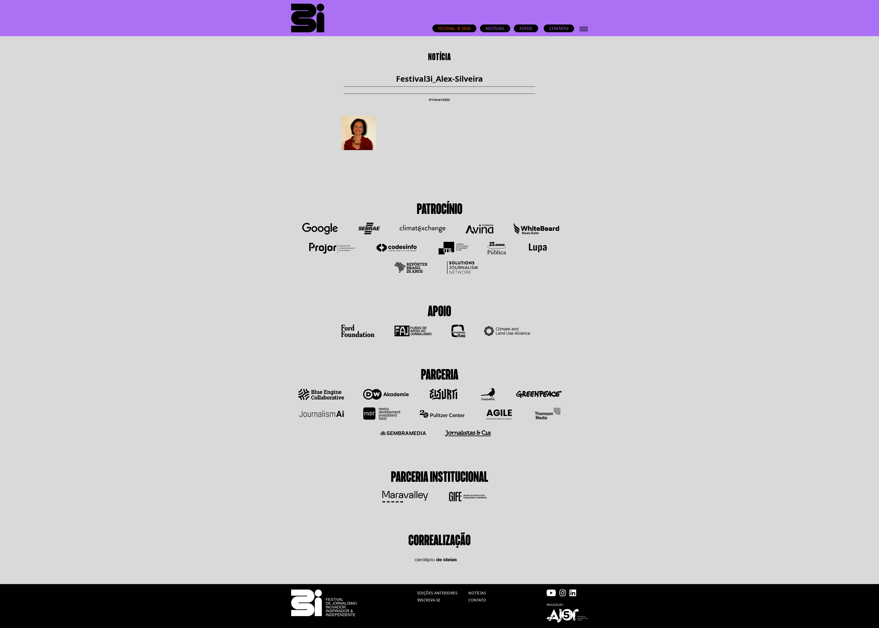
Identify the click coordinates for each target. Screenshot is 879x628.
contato (477, 600)
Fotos (526, 28)
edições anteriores (437, 593)
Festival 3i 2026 (454, 28)
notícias (477, 593)
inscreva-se (429, 600)
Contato (558, 28)
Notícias (495, 28)
